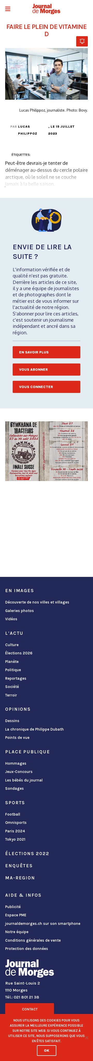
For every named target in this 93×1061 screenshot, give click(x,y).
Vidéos (11, 619)
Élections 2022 (27, 853)
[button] (7, 9)
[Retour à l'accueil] (29, 969)
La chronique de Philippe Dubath (34, 729)
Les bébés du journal (24, 780)
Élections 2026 (19, 653)
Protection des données (26, 948)
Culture (12, 644)
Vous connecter (36, 387)
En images (19, 590)
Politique (13, 670)
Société (12, 686)
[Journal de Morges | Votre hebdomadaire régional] (46, 9)
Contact (29, 1009)
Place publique (27, 752)
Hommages (15, 763)
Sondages (14, 788)
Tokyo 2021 (15, 839)
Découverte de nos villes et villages (37, 602)
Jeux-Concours (19, 771)
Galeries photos (19, 610)
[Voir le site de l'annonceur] (46, 451)
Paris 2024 (15, 831)
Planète (12, 661)
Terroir (11, 695)
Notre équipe (16, 932)
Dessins (12, 720)
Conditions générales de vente (33, 940)
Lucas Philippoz (27, 130)
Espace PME (15, 915)
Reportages (15, 678)
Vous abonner (33, 369)
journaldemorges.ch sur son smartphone (42, 923)
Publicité (13, 906)
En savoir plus (34, 352)
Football (12, 814)
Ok (46, 1050)
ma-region (20, 878)
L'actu (14, 633)
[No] (86, 1037)
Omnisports (16, 822)
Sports (15, 803)
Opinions (18, 709)
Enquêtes (19, 866)
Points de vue (17, 737)
